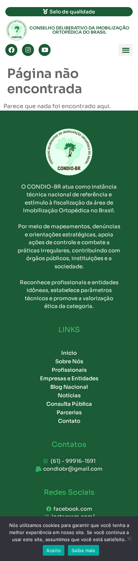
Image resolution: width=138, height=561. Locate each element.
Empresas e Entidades (69, 378)
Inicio (69, 352)
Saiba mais (83, 550)
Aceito (53, 550)
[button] (126, 50)
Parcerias (69, 412)
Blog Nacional (69, 386)
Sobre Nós (69, 361)
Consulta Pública (69, 403)
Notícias (69, 395)
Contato (69, 420)
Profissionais (69, 369)
